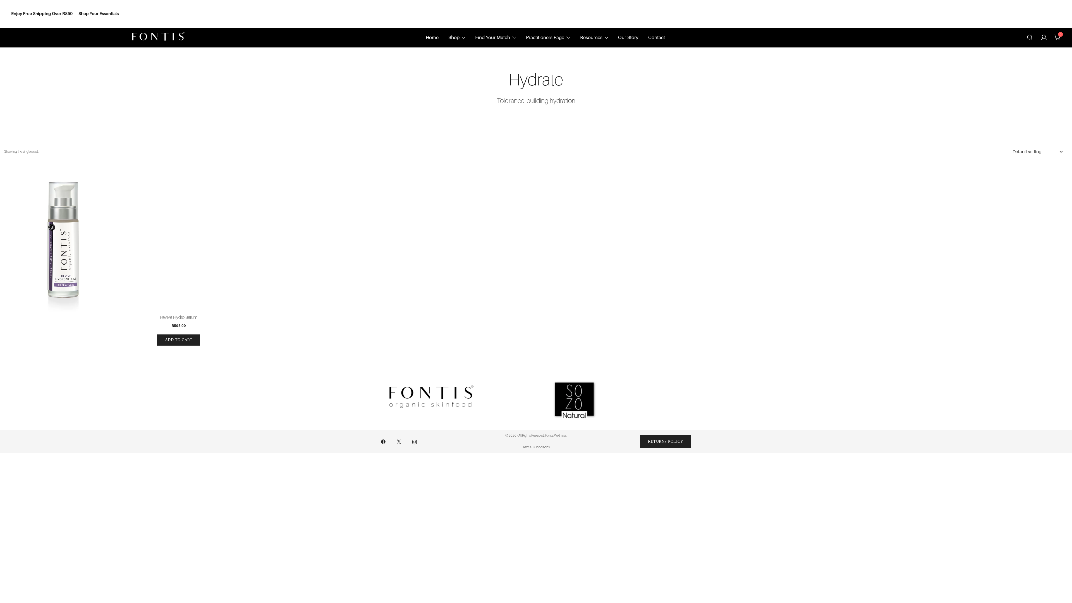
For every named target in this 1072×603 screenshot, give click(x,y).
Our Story (628, 37)
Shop (454, 37)
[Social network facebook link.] (383, 441)
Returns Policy (665, 441)
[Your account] (1043, 37)
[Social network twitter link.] (399, 441)
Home (432, 37)
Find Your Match (492, 37)
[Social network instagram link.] (414, 441)
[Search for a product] (1029, 37)
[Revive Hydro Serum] (178, 243)
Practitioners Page (545, 37)
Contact (656, 37)
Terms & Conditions (536, 447)
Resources (591, 37)
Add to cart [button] (179, 340)
